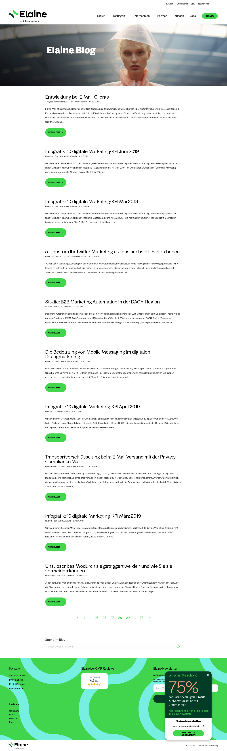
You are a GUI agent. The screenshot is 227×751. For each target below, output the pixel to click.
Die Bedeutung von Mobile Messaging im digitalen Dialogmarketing (97, 354)
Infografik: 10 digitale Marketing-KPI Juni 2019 (92, 151)
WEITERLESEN (54, 132)
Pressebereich (16, 688)
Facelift (12, 714)
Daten (47, 156)
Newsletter (203, 3)
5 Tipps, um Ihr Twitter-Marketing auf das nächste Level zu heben (112, 252)
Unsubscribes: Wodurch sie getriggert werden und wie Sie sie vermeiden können (108, 568)
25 (97, 618)
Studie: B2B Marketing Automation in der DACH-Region (102, 302)
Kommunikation (60, 102)
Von (78, 102)
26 (104, 618)
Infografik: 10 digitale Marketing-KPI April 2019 (92, 407)
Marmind (13, 718)
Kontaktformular (17, 684)
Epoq (11, 722)
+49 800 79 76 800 (18, 675)
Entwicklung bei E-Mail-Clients (77, 97)
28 (120, 618)
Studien (54, 156)
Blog (193, 3)
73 (141, 618)
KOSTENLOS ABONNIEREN (188, 733)
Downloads (182, 3)
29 (128, 618)
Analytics (49, 102)
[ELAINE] (94, 688)
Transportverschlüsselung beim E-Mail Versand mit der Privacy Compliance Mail (110, 459)
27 (112, 618)
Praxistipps (64, 256)
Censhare (14, 711)
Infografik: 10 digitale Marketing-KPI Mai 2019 (91, 201)
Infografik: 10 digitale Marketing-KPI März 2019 (93, 516)
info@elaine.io (16, 679)
